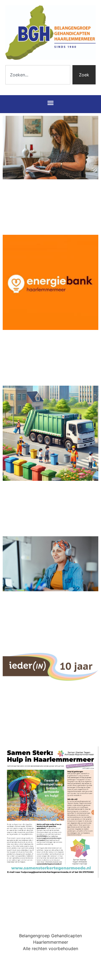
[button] (51, 103)
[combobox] (37, 74)
